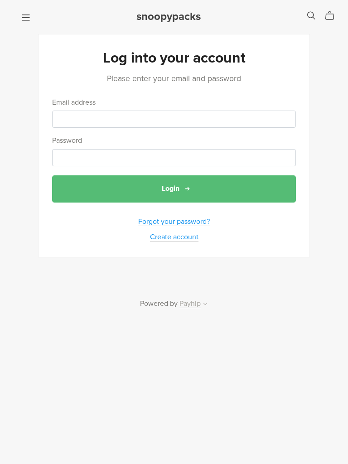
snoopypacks (168, 16)
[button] (205, 305)
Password (67, 140)
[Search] (311, 15)
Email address (74, 102)
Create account (174, 237)
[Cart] (333, 15)
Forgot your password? (174, 221)
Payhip (190, 303)
